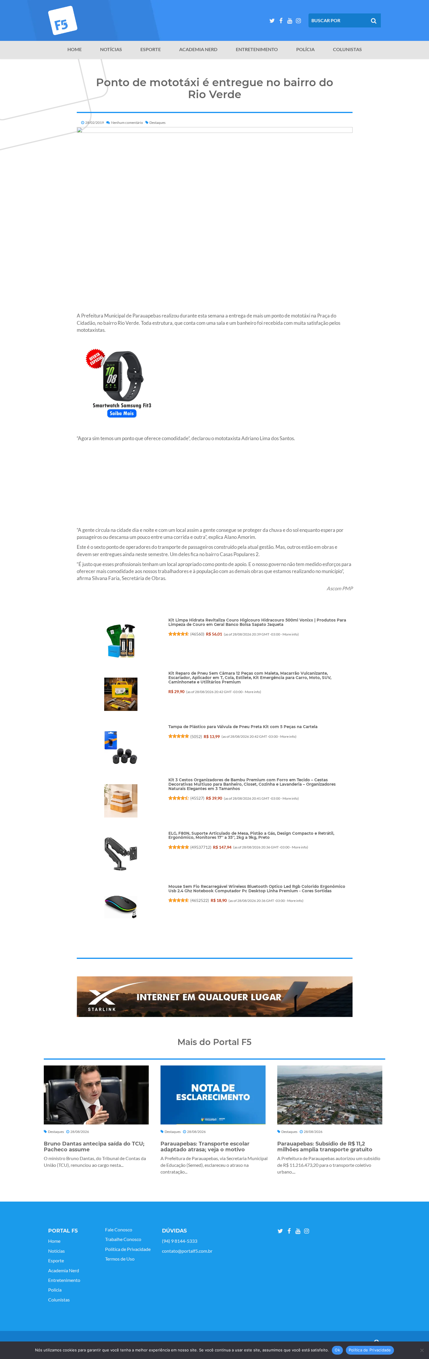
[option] (215, 996)
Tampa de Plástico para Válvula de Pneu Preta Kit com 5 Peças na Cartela (243, 726)
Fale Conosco (118, 1230)
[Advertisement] (215, 486)
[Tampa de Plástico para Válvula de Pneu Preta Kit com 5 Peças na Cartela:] (120, 747)
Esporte (150, 49)
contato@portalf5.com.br (187, 1251)
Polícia (305, 49)
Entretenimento (257, 49)
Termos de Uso (120, 1259)
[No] (422, 1350)
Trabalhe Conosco (123, 1239)
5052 (196, 736)
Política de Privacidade (128, 1249)
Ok (337, 1350)
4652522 (199, 900)
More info (290, 634)
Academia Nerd (198, 49)
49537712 (200, 847)
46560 (197, 633)
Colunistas (347, 49)
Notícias (111, 49)
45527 (197, 798)
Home (74, 49)
